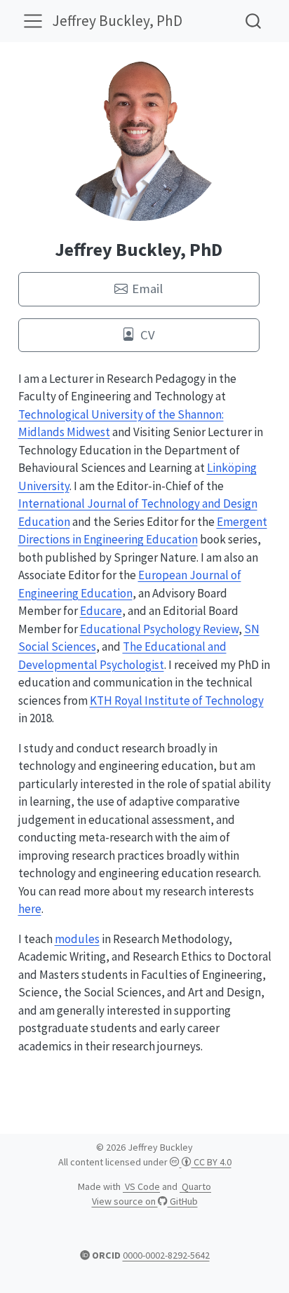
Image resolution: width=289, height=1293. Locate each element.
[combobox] (254, 21)
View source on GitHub (145, 1201)
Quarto (195, 1186)
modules (77, 939)
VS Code (141, 1186)
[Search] (253, 21)
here (29, 908)
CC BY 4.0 (211, 1162)
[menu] (33, 21)
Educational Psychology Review (159, 629)
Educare (101, 610)
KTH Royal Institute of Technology (177, 700)
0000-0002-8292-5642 (166, 1255)
